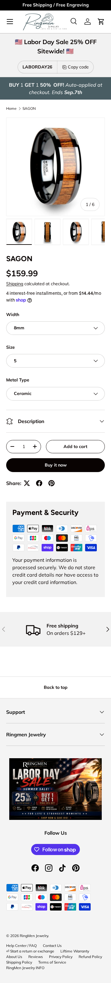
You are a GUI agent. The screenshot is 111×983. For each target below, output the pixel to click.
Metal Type (17, 380)
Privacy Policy (60, 956)
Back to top (56, 687)
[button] (101, 21)
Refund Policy (90, 956)
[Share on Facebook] (39, 483)
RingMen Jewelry (34, 935)
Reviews (35, 956)
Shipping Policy (19, 962)
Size (10, 347)
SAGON (29, 108)
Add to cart (75, 446)
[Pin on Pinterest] (51, 483)
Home (11, 108)
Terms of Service (52, 962)
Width (12, 314)
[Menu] (10, 21)
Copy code (78, 67)
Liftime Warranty (74, 951)
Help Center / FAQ (21, 945)
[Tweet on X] (27, 483)
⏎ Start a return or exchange (30, 951)
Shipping (14, 283)
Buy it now (56, 465)
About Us (14, 956)
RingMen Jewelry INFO (25, 967)
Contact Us (52, 945)
